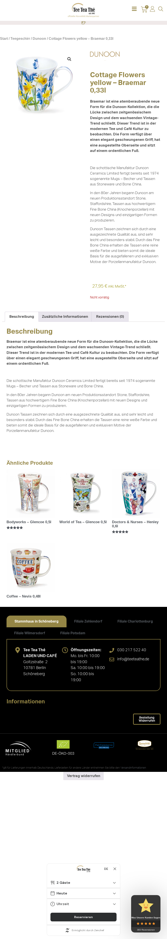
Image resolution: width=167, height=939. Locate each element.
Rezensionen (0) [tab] (110, 316)
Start (4, 38)
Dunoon (39, 38)
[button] (134, 9)
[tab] (37, 621)
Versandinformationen (133, 767)
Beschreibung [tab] (21, 316)
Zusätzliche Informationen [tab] (65, 316)
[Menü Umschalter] (83, 23)
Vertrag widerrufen (83, 776)
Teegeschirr (20, 38)
